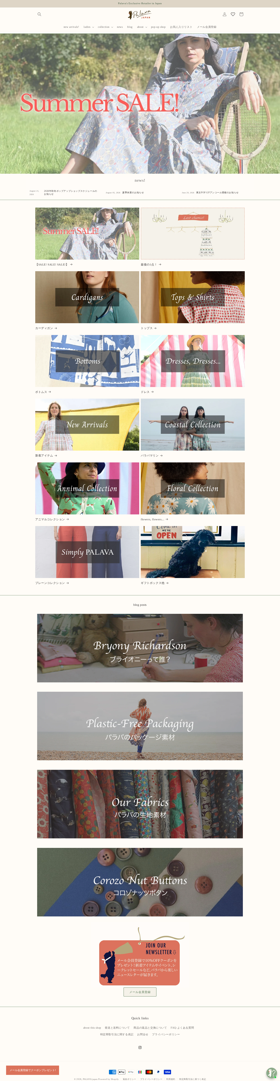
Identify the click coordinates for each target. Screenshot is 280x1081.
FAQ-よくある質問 (182, 1027)
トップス (147, 328)
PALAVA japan (90, 1079)
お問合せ (142, 1034)
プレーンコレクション (50, 582)
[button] (39, 14)
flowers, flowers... (152, 519)
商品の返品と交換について (150, 1027)
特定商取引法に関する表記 (117, 1034)
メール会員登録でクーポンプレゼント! (33, 1070)
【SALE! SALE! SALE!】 (52, 264)
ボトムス (41, 391)
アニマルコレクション (50, 519)
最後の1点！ (149, 264)
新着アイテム (44, 455)
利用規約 (170, 1079)
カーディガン (44, 328)
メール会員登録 (140, 991)
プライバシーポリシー (166, 1034)
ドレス (145, 391)
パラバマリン (150, 455)
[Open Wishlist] (233, 14)
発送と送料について (117, 1027)
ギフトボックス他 (153, 582)
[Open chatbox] (271, 1073)
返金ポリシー (129, 1079)
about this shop (92, 1027)
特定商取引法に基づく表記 (192, 1079)
